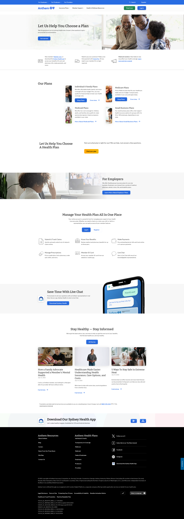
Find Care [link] (129, 8)
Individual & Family (81, 438)
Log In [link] (142, 8)
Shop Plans (81, 100)
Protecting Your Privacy (65, 493)
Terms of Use (53, 493)
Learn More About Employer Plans (116, 192)
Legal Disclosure (43, 493)
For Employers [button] (42, 2)
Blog (39, 442)
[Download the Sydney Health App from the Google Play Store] (134, 421)
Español (143, 2)
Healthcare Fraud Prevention (46, 497)
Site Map (41, 455)
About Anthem (42, 438)
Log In (86, 230)
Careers (40, 447)
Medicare (78, 447)
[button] (91, 151)
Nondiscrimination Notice (98, 493)
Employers (78, 459)
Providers (78, 468)
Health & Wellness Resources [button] (95, 8)
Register (97, 230)
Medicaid (78, 451)
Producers (78, 463)
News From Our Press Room (46, 451)
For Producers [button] (55, 2)
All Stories (92, 342)
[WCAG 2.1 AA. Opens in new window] (123, 493)
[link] (46, 8)
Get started (45, 39)
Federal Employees (80, 455)
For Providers (68, 2)
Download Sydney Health (59, 303)
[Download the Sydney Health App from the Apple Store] (143, 421)
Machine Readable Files (64, 497)
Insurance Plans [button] (64, 8)
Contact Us (41, 459)
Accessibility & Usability (81, 493)
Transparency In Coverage (82, 442)
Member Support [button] (77, 8)
